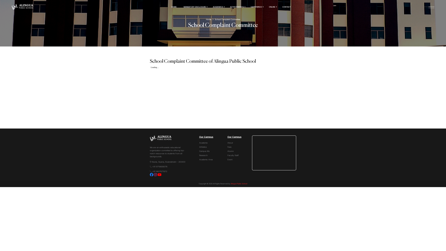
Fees (229, 147)
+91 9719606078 (159, 166)
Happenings (256, 7)
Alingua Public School (239, 184)
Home (174, 7)
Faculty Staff (233, 155)
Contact (286, 7)
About (230, 143)
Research (203, 155)
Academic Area (206, 159)
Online (272, 7)
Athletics (203, 147)
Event (229, 159)
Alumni (230, 151)
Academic (203, 143)
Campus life (204, 151)
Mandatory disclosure (195, 7)
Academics (218, 7)
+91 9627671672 (159, 171)
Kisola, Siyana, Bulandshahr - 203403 (168, 162)
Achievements (237, 7)
